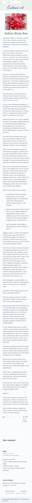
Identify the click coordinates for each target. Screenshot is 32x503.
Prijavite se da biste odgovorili (11, 455)
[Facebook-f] (25, 2)
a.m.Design (5, 501)
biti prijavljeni (12, 485)
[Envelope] (28, 2)
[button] (3, 7)
